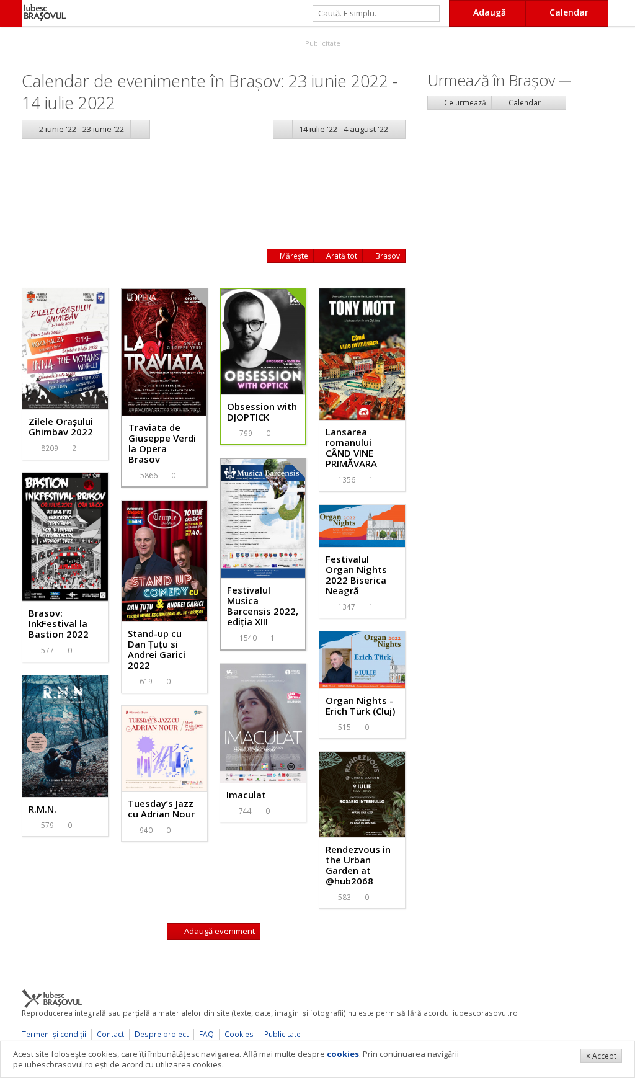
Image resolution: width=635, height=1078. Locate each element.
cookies (343, 1053)
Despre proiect (162, 1034)
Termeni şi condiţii (54, 1034)
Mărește (293, 256)
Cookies (239, 1034)
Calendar (524, 102)
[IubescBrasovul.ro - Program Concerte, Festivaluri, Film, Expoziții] (11, 13)
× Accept (601, 1056)
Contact (110, 1034)
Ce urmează (464, 102)
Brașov (386, 256)
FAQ (206, 1034)
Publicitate (321, 43)
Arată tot (340, 256)
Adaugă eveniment (218, 931)
